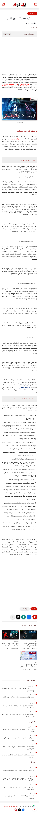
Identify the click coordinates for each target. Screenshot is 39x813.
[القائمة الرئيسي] (35, 4)
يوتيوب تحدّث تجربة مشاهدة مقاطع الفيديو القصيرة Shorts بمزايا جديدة (10, 646)
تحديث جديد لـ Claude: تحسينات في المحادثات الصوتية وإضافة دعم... (18, 689)
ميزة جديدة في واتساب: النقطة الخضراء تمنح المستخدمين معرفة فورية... (28, 646)
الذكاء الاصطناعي (24, 387)
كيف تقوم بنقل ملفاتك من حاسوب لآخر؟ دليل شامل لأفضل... (18, 730)
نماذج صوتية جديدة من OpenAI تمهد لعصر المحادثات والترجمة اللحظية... (18, 715)
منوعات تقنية (32, 13)
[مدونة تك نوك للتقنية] (19, 4)
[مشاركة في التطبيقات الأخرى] (12, 617)
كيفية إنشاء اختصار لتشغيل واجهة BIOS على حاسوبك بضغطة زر (18, 756)
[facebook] (23, 809)
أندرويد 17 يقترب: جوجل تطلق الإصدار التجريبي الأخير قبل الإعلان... (18, 780)
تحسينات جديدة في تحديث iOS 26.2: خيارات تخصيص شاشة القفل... (19, 788)
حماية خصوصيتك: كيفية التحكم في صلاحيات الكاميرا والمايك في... (18, 747)
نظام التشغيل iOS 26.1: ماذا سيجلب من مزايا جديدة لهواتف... (19, 797)
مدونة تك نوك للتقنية (10, 806)
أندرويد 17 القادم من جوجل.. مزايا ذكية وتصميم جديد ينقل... (18, 771)
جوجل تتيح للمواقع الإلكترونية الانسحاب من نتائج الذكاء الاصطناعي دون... (28, 666)
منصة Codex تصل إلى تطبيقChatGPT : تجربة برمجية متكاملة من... (18, 706)
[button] (29, 617)
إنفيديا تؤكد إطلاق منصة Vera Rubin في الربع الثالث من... (18, 698)
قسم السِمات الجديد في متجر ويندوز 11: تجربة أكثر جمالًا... (19, 739)
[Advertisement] (19, 57)
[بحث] (3, 4)
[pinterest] (16, 809)
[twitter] (19, 809)
